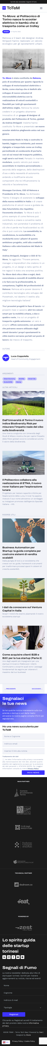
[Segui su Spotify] (22, 957)
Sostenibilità (8, 382)
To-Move (6, 78)
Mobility (21, 379)
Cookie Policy (29, 1041)
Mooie (28, 1035)
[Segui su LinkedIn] (4, 957)
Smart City (32, 379)
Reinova (37, 78)
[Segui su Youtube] (18, 957)
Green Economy (9, 379)
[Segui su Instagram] (9, 957)
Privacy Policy (33, 768)
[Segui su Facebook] (13, 957)
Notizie (6, 31)
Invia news (33, 773)
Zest (41, 1032)
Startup (18, 382)
